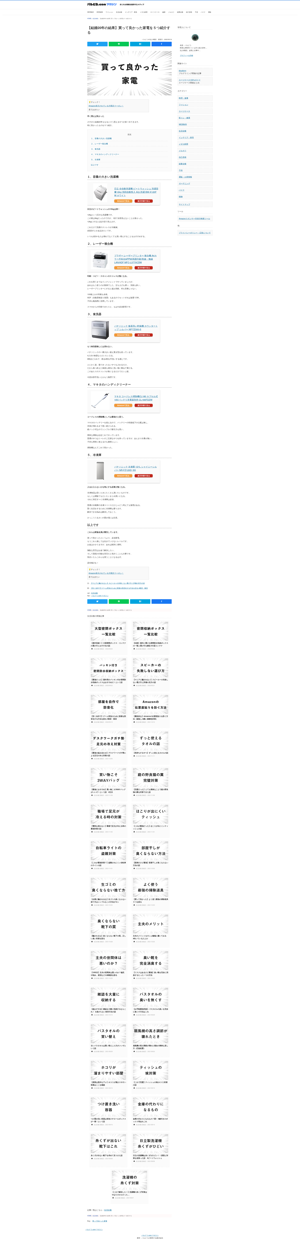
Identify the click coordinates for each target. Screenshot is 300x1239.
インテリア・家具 (131, 12)
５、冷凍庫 (95, 159)
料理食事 (100, 12)
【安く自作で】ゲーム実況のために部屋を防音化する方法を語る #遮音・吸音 (119, 588)
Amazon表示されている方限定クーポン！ (106, 105)
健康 (163, 12)
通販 (209, 12)
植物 (181, 196)
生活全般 (119, 12)
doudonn (182, 70)
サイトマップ (184, 204)
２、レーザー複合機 (99, 143)
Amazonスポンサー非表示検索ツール (194, 218)
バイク (203, 12)
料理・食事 (183, 98)
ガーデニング (184, 183)
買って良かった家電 (99, 1221)
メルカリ (171, 12)
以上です (94, 164)
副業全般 (180, 12)
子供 (196, 12)
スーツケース (154, 12)
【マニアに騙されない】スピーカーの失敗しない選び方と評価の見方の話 (118, 583)
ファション (109, 12)
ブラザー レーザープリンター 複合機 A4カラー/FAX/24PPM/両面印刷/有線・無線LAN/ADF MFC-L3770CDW (135, 259)
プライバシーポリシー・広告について (195, 232)
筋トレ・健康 (184, 117)
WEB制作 (90, 12)
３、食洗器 (95, 149)
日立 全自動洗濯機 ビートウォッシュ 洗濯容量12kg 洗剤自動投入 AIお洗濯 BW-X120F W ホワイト (136, 192)
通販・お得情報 (185, 176)
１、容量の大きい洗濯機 (101, 138)
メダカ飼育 (144, 12)
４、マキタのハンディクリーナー (105, 154)
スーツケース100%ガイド (190, 79)
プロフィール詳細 (186, 55)
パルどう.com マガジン (100, 595)
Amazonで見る (123, 201)
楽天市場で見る (144, 201)
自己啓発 (189, 12)
